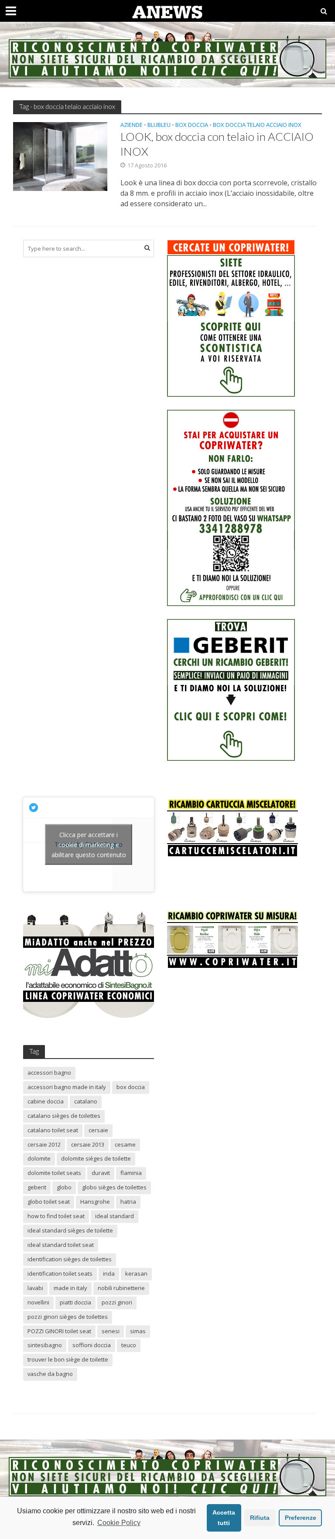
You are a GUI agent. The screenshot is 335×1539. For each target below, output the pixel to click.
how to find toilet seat (56, 1216)
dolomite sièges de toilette (96, 1158)
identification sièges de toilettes (69, 1259)
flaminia (131, 1173)
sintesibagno (44, 1345)
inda (109, 1273)
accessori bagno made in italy (66, 1087)
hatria (128, 1201)
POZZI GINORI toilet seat (59, 1331)
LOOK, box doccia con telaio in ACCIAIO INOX (217, 143)
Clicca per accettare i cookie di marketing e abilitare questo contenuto (88, 844)
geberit (36, 1187)
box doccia (130, 1087)
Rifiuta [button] (260, 1517)
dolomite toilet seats (54, 1173)
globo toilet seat (48, 1201)
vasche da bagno (50, 1374)
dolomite (39, 1158)
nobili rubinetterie (121, 1288)
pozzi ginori (117, 1302)
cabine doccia (45, 1101)
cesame (125, 1144)
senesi (111, 1331)
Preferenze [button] (300, 1517)
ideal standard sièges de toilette (70, 1230)
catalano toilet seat (52, 1130)
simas (138, 1331)
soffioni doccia (91, 1345)
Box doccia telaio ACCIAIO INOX (257, 125)
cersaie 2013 (87, 1144)
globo (64, 1187)
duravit (101, 1173)
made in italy (70, 1288)
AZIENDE (131, 125)
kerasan (136, 1273)
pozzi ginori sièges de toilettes (67, 1317)
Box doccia (191, 125)
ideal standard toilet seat (60, 1245)
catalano (85, 1101)
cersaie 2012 (44, 1144)
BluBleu (159, 125)
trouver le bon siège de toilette (67, 1359)
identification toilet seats (59, 1273)
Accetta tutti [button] (223, 1517)
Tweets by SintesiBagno (88, 844)
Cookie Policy (118, 1522)
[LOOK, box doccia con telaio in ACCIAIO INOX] (60, 156)
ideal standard (114, 1216)
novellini (38, 1302)
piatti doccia (75, 1302)
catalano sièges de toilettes (63, 1116)
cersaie (98, 1130)
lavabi (35, 1288)
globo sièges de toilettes (114, 1187)
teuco (128, 1345)
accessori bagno (49, 1072)
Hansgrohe (95, 1201)
